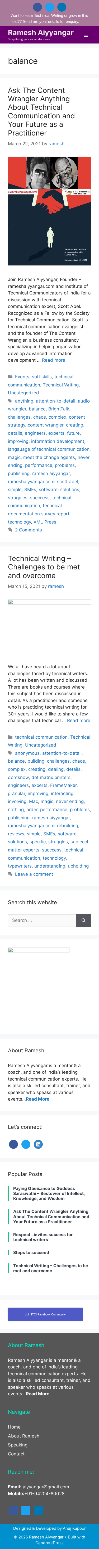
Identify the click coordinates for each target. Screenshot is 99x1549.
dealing (56, 769)
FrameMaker (63, 785)
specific (38, 841)
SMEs (30, 489)
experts (56, 433)
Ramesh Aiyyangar (41, 32)
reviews (16, 833)
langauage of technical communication (48, 449)
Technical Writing (61, 385)
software (48, 489)
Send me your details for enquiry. (51, 21)
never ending (70, 801)
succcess (40, 497)
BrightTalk (58, 409)
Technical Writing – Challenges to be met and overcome (44, 567)
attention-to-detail (55, 401)
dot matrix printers (50, 777)
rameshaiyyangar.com (31, 481)
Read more (53, 360)
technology (19, 522)
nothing (16, 809)
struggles (17, 497)
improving (18, 441)
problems (65, 465)
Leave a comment (34, 874)
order (31, 809)
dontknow (18, 777)
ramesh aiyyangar (51, 473)
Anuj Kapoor (74, 1528)
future (73, 433)
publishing (19, 473)
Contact (16, 1453)
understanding (49, 866)
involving (17, 801)
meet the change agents (49, 457)
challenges (19, 417)
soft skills (42, 376)
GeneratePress (49, 1542)
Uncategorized (23, 392)
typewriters (20, 866)
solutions (69, 489)
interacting (62, 793)
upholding (78, 866)
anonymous (27, 753)
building (35, 761)
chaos (39, 417)
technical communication (41, 737)
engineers (35, 433)
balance (37, 409)
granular (16, 793)
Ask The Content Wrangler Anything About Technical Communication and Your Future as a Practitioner (41, 111)
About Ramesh (23, 1436)
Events (22, 376)
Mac (33, 801)
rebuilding (67, 825)
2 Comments (28, 530)
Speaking (17, 1445)
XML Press (45, 522)
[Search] (83, 920)
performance (38, 465)
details (15, 433)
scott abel (67, 481)
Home (14, 1427)
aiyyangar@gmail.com (46, 1486)
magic (14, 457)
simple (15, 489)
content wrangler (45, 425)
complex (57, 417)
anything (24, 401)
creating (74, 425)
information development (57, 441)
